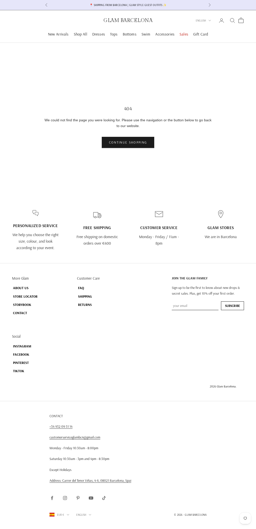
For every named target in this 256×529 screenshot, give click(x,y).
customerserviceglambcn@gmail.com (75, 437)
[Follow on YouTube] (91, 497)
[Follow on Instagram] (65, 497)
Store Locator (25, 296)
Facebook (21, 354)
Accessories (164, 34)
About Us (20, 288)
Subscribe (232, 306)
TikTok (18, 371)
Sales (184, 34)
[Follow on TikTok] (104, 497)
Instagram (22, 346)
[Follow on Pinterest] (78, 497)
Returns (85, 304)
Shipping (85, 296)
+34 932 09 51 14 (61, 426)
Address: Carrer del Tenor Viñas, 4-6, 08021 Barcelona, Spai (90, 480)
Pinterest (21, 362)
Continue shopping (128, 142)
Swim (146, 34)
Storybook (22, 304)
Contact (20, 313)
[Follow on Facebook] (52, 497)
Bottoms (129, 34)
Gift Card (200, 34)
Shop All (80, 34)
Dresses (98, 34)
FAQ (81, 288)
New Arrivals (58, 34)
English (201, 20)
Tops (114, 34)
